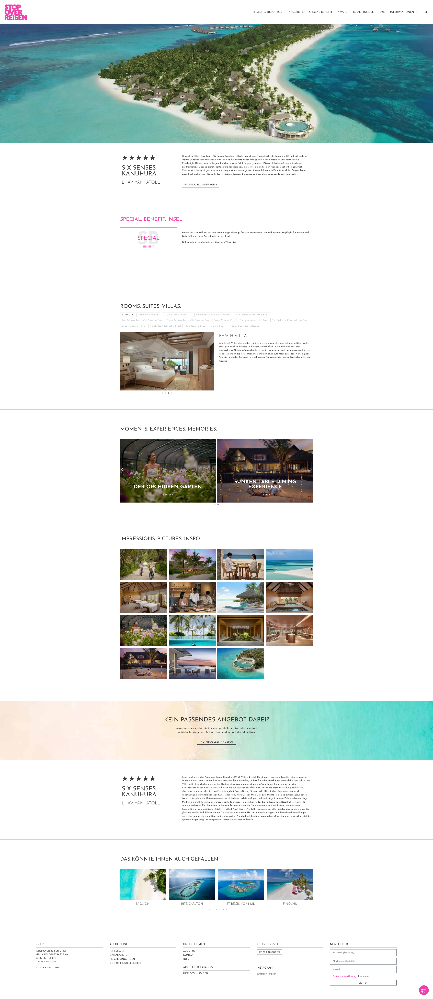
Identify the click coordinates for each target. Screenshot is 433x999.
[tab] (127, 315)
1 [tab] (209, 909)
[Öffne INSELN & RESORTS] (281, 12)
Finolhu (194, 904)
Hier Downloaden (195, 973)
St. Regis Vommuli (144, 904)
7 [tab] (230, 909)
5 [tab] (223, 909)
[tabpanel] (144, 888)
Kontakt (189, 955)
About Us (189, 951)
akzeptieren (351, 976)
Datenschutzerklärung (344, 976)
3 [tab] (216, 909)
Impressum (117, 951)
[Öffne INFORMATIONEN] (416, 12)
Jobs (186, 959)
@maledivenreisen (266, 974)
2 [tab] (213, 909)
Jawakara (291, 904)
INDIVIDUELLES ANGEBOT (216, 742)
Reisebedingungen (122, 959)
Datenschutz (119, 955)
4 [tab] (220, 909)
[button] (426, 12)
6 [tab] (226, 909)
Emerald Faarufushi (242, 904)
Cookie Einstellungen (125, 963)
